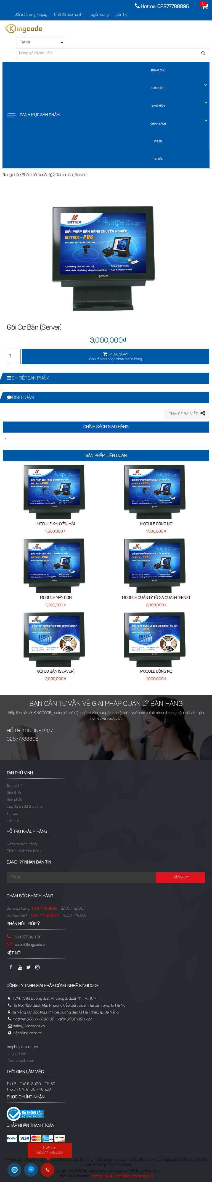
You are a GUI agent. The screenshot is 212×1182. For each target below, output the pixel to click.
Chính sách (158, 124)
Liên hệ (121, 15)
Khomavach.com (20, 1061)
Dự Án (158, 141)
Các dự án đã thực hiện (25, 807)
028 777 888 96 (45, 916)
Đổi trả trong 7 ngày (30, 15)
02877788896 (44, 909)
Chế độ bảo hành (68, 15)
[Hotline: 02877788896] (49, 1171)
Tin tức (158, 159)
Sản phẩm (158, 106)
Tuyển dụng (98, 15)
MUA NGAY (115, 357)
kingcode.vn (16, 1054)
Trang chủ (158, 70)
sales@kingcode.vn (31, 945)
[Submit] (203, 53)
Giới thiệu (158, 88)
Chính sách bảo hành (24, 851)
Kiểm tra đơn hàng (22, 844)
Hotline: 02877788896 (165, 6)
